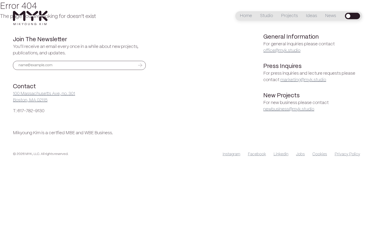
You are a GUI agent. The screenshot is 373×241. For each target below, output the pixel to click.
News (330, 16)
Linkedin (280, 154)
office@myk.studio (281, 51)
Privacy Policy (347, 154)
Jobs (300, 154)
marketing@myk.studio (303, 80)
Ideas (311, 16)
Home (246, 16)
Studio (266, 16)
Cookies (319, 154)
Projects (289, 16)
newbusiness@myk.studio (288, 109)
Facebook (257, 154)
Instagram (231, 154)
